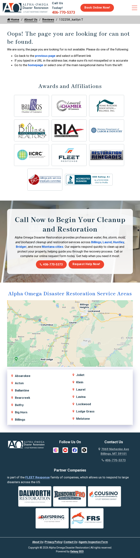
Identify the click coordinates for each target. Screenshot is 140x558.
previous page (45, 56)
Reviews (48, 19)
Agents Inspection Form (93, 542)
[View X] (84, 450)
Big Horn (21, 412)
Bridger (21, 246)
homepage (35, 65)
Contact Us (70, 542)
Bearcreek (22, 398)
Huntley (118, 242)
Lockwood (83, 404)
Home (14, 19)
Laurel (107, 242)
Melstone (83, 418)
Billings (96, 242)
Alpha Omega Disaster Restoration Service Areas (70, 293)
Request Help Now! (86, 264)
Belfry (19, 405)
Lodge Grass (85, 411)
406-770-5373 (52, 264)
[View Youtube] (65, 450)
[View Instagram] (55, 450)
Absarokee (22, 376)
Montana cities (52, 246)
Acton (19, 383)
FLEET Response (37, 477)
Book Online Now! (97, 7)
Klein (79, 382)
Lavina (80, 397)
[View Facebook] (74, 450)
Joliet (80, 375)
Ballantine (22, 390)
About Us (30, 19)
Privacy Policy (53, 542)
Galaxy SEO (77, 551)
